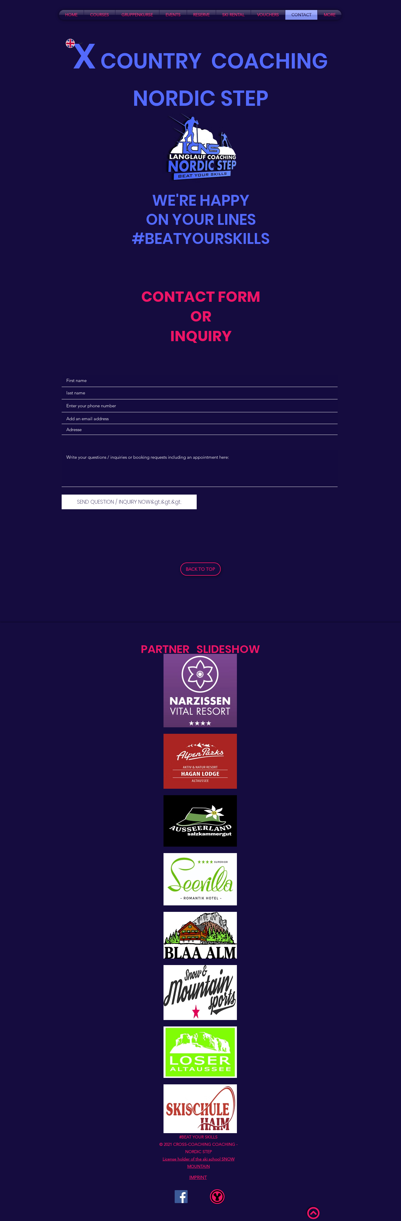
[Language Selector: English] (74, 43)
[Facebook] (181, 1196)
